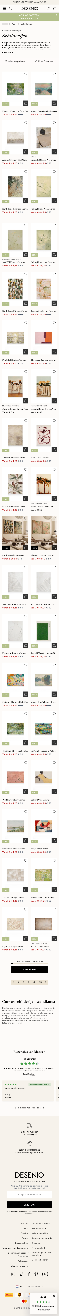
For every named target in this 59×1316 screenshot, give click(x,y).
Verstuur (29, 1205)
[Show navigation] (4, 8)
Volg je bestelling (40, 1233)
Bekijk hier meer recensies (29, 1107)
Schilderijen (26, 24)
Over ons (24, 1223)
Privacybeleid (38, 1248)
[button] (43, 1303)
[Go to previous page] (13, 982)
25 (40, 982)
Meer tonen (30, 969)
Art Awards (23, 1261)
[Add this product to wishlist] (25, 74)
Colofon (24, 1233)
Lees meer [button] (8, 52)
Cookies (36, 1243)
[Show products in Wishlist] (48, 8)
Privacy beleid (18, 1211)
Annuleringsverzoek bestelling (41, 1253)
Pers (26, 1228)
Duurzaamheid (21, 1243)
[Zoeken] (10, 8)
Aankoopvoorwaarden (42, 1238)
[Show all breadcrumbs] (5, 24)
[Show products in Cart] (55, 8)
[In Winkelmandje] (25, 103)
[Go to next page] (45, 982)
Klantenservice (39, 1228)
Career (25, 1238)
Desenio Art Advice (41, 1223)
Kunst (14, 24)
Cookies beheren (40, 1260)
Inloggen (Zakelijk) (19, 1266)
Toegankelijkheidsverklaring (15, 1248)
